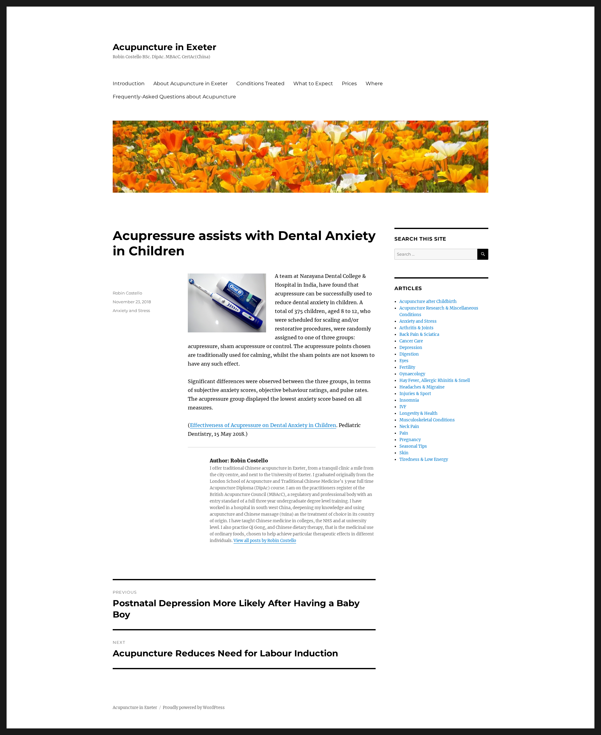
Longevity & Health (418, 413)
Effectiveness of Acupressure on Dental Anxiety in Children (263, 425)
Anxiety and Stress (131, 310)
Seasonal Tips (413, 446)
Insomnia (409, 400)
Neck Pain (409, 426)
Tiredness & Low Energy (423, 459)
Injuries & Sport (415, 393)
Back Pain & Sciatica (419, 334)
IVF (402, 406)
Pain (403, 433)
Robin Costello (127, 292)
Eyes (403, 360)
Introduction (129, 83)
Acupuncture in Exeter (164, 47)
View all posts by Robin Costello (265, 540)
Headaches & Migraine (421, 387)
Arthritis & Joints (416, 328)
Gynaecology (412, 374)
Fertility (407, 367)
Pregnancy (410, 439)
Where (374, 83)
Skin (403, 453)
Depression (410, 347)
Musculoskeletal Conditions (427, 420)
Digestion (409, 354)
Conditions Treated (260, 83)
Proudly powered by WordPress (194, 707)
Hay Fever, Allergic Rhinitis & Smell (434, 380)
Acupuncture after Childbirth (428, 301)
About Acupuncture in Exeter (190, 83)
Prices (349, 83)
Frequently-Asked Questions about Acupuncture (174, 97)
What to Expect (313, 83)
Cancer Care (411, 341)
